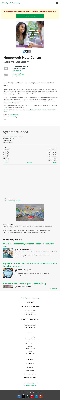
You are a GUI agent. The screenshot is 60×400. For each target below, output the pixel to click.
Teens (14, 114)
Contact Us (30, 367)
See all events (53, 288)
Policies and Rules (30, 370)
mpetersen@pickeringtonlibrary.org (13, 136)
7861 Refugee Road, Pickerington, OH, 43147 (14, 200)
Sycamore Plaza (18, 74)
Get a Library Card (30, 363)
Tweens (10, 114)
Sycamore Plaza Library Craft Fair (28, 245)
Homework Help (12, 117)
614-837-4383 (32, 327)
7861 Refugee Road (30, 323)
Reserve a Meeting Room (30, 374)
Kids (17, 114)
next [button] (54, 162)
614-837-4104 (32, 314)
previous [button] (6, 162)
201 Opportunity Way (30, 310)
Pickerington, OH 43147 (30, 312)
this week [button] (29, 162)
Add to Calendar (17, 70)
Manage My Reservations (30, 377)
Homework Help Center (24, 283)
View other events (30, 16)
